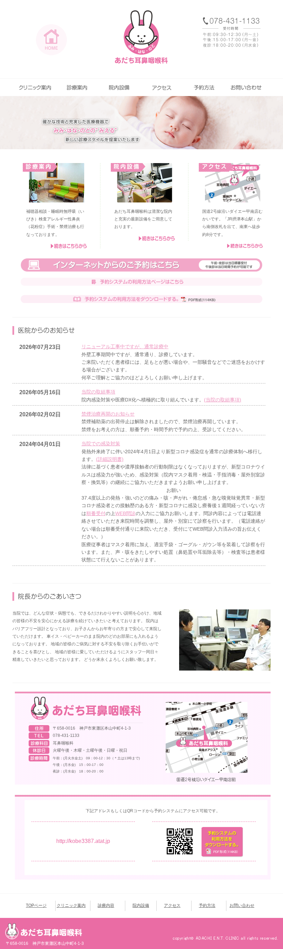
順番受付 (96, 513)
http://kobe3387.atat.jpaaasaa (83, 841)
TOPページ (36, 906)
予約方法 (204, 87)
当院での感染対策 (100, 443)
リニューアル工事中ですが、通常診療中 (124, 346)
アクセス (162, 87)
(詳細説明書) (110, 459)
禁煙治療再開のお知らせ (108, 414)
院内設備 (120, 87)
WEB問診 (125, 513)
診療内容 (77, 87)
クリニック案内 (35, 87)
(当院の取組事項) (222, 399)
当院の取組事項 (98, 392)
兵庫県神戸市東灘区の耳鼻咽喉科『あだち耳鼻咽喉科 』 (141, 37)
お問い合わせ (247, 87)
